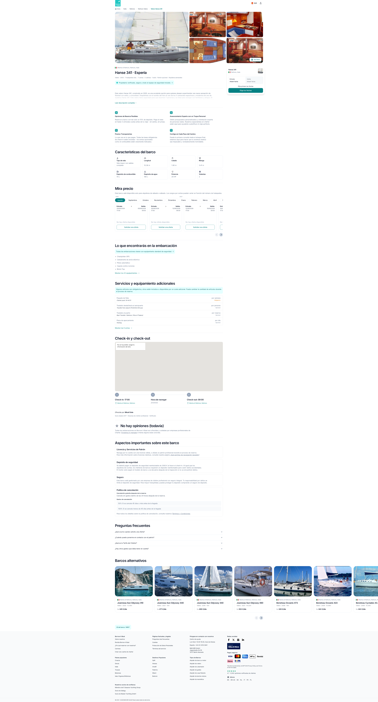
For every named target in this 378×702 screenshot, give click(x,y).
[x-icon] (233, 639)
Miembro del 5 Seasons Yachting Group (127, 687)
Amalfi (154, 666)
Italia (124, 9)
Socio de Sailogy (120, 690)
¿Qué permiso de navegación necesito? (184, 455)
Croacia (117, 660)
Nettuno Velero (143, 9)
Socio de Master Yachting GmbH (125, 694)
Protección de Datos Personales (162, 645)
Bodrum (154, 676)
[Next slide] (261, 618)
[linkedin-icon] (243, 639)
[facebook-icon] (228, 639)
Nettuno (132, 9)
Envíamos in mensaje (129, 433)
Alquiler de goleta (195, 670)
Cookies (155, 642)
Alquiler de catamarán (197, 666)
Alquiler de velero (195, 663)
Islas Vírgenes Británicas (123, 676)
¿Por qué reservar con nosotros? (125, 645)
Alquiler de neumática (197, 679)
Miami (154, 673)
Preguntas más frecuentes (160, 639)
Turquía (117, 670)
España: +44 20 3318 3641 (198, 645)
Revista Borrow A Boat (122, 642)
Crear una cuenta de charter (124, 652)
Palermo (155, 670)
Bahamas (118, 673)
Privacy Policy (252, 666)
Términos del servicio (159, 648)
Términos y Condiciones (181, 514)
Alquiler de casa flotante (197, 673)
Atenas (154, 663)
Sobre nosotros (120, 639)
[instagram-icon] (238, 639)
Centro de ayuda (195, 639)
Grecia (117, 663)
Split (153, 660)
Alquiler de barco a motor (198, 660)
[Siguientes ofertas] (221, 234)
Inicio (118, 9)
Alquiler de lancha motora (198, 676)
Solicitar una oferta (131, 227)
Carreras (117, 648)
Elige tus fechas (246, 90)
